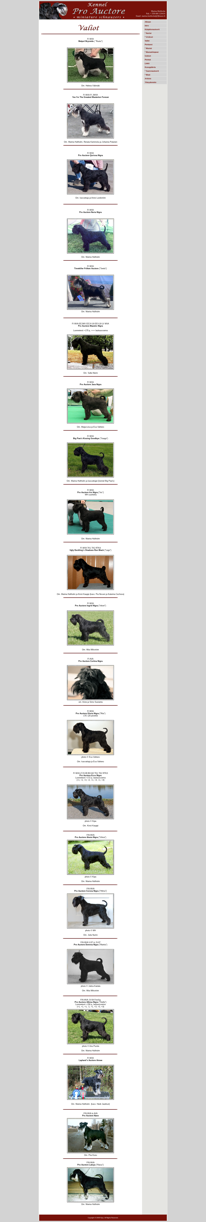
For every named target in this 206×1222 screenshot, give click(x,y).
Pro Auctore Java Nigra (90, 384)
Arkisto (148, 79)
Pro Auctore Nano (90, 1115)
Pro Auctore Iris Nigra (87, 492)
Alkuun (148, 22)
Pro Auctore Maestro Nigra (90, 326)
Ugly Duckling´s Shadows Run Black (87, 550)
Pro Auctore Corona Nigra (86, 891)
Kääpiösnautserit (152, 29)
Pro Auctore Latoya (86, 1165)
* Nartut (148, 33)
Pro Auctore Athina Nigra (86, 1002)
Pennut (148, 60)
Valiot (147, 41)
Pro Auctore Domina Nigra (86, 944)
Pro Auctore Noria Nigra (90, 212)
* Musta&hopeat (151, 52)
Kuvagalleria (150, 67)
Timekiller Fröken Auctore (86, 268)
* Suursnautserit (152, 71)
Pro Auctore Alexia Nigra (86, 837)
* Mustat (148, 48)
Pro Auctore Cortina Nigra (90, 661)
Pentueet (148, 45)
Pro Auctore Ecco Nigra (90, 775)
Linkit (147, 63)
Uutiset (148, 56)
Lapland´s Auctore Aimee (90, 1060)
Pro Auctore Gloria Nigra (87, 713)
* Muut (147, 75)
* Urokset (149, 37)
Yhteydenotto (150, 82)
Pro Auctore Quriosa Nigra (90, 155)
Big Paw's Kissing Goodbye (86, 438)
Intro (147, 26)
